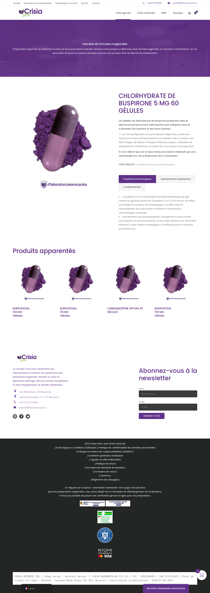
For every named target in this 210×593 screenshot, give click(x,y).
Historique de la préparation (38, 3)
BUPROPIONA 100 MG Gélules (21, 312)
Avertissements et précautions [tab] (176, 179)
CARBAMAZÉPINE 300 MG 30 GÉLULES (125, 310)
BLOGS (84, 3)
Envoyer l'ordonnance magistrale (166, 588)
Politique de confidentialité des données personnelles (127, 447)
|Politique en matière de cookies (93, 451)
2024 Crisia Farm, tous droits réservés (105, 443)
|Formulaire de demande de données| (105, 467)
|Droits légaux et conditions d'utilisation (75, 447)
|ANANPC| (128, 451)
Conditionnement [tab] (132, 187)
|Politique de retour (105, 463)
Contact (96, 3)
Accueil (16, 3)
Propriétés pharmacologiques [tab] (137, 179)
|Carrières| (105, 475)
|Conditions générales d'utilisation (105, 455)
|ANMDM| (116, 451)
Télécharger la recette (66, 3)
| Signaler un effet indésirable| (105, 459)
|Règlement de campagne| (105, 479)
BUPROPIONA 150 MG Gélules (163, 312)
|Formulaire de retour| (105, 471)
